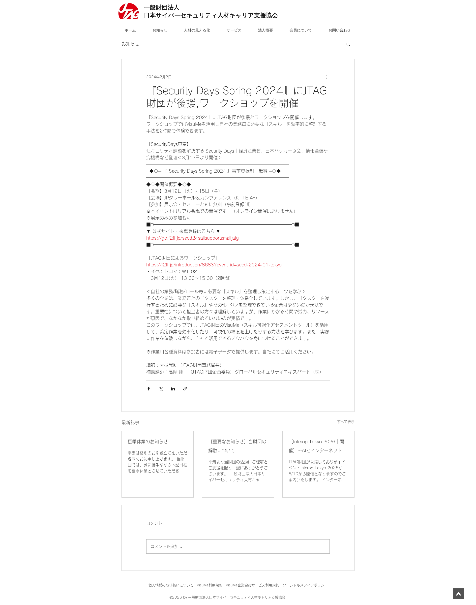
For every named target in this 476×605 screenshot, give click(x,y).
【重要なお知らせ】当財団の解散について (237, 446)
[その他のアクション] (327, 77)
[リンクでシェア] (185, 388)
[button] (348, 44)
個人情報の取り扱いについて (172, 585)
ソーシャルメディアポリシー (305, 585)
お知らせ (130, 43)
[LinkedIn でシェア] (173, 388)
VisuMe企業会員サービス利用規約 (254, 585)
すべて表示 (346, 421)
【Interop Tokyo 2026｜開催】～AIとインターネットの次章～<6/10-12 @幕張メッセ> (318, 447)
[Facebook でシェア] (148, 388)
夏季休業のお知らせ (148, 441)
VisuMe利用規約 (209, 585)
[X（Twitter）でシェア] (160, 388)
